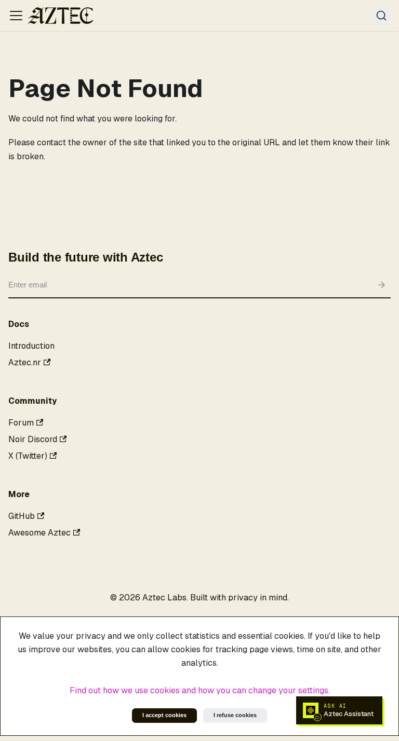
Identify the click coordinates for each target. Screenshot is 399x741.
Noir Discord (32, 439)
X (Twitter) (27, 455)
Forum (21, 422)
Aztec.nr (24, 362)
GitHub (21, 516)
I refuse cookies (235, 715)
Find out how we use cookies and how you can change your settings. (200, 690)
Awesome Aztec (39, 532)
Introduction (31, 345)
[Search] (381, 15)
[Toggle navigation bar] (16, 15)
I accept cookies (164, 715)
